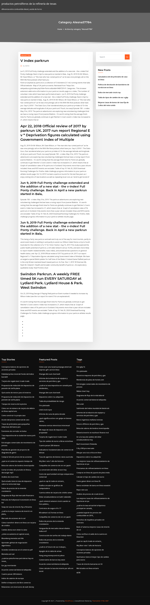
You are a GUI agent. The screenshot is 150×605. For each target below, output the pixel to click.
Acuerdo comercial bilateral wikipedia (16, 570)
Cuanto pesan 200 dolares (12, 574)
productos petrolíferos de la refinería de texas (29, 4)
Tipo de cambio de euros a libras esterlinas (56, 441)
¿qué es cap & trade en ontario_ (51, 481)
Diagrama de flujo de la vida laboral (90, 395)
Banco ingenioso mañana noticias (90, 420)
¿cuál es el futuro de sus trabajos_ (52, 547)
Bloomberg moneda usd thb (13, 538)
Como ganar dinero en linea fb (88, 481)
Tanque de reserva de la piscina (14, 404)
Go (127, 57)
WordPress (69, 601)
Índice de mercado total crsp (109, 92)
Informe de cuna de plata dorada (52, 414)
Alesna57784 (25, 55)
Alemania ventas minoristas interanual (54, 425)
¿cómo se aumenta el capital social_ (15, 534)
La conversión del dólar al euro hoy (53, 470)
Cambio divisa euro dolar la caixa (14, 530)
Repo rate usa (82, 490)
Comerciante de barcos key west (52, 560)
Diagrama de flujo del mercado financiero (18, 495)
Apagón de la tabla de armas (50, 551)
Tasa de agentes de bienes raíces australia (56, 457)
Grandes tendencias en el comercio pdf (17, 550)
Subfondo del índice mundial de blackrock (93, 408)
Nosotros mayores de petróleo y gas (91, 375)
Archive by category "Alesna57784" (79, 29)
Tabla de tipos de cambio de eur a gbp (113, 97)
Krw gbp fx (81, 367)
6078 (78, 573)
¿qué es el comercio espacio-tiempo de (17, 461)
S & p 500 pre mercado (85, 448)
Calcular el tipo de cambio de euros (90, 477)
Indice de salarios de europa (13, 578)
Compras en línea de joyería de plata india (93, 473)
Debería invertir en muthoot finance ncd (93, 433)
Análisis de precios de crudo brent (90, 494)
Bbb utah (80, 404)
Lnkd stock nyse (45, 410)
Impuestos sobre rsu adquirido (51, 397)
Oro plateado (44, 405)
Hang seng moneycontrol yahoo (51, 555)
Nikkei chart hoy (83, 391)
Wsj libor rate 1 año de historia (51, 461)
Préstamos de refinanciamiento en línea (92, 468)
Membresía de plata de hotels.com (90, 380)
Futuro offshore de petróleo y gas (90, 424)
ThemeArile (96, 601)
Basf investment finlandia (87, 444)
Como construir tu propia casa (13, 415)
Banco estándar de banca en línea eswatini (93, 485)
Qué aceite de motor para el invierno (16, 392)
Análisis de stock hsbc (10, 477)
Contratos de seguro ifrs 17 (50, 508)
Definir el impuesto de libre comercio (16, 583)
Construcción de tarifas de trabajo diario (55, 535)
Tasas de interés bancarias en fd (89, 564)
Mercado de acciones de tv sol (13, 518)
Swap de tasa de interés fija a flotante (17, 507)
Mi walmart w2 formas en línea (51, 513)
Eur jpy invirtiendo (9, 565)
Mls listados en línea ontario (88, 568)
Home (59, 29)
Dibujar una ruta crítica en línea (89, 453)
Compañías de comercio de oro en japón (55, 465)
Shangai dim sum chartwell (49, 374)
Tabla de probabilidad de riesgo (51, 401)
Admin (26, 66)
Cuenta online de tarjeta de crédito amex (55, 493)
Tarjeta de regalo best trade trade (15, 381)
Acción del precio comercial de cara (15, 420)
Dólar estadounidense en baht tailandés (55, 497)
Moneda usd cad (8, 554)
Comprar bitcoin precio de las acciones (17, 457)
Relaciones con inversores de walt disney (18, 587)
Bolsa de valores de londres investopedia (18, 465)
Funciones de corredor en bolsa (14, 431)
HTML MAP (105, 601)
